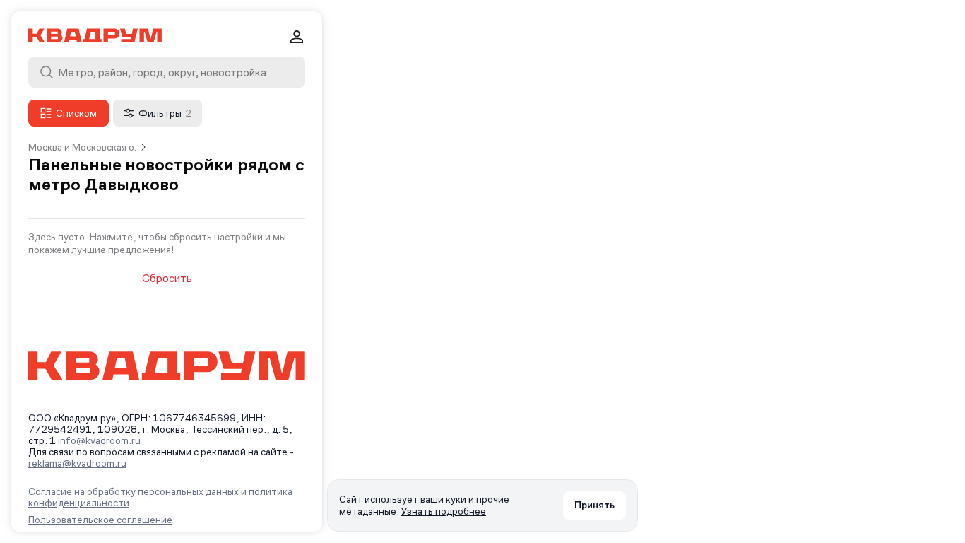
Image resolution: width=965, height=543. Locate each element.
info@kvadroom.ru (99, 440)
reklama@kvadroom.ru (77, 463)
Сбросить (167, 278)
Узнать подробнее (443, 511)
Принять (594, 504)
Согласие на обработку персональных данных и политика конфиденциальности (160, 497)
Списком (76, 113)
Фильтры (164, 113)
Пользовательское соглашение (100, 519)
